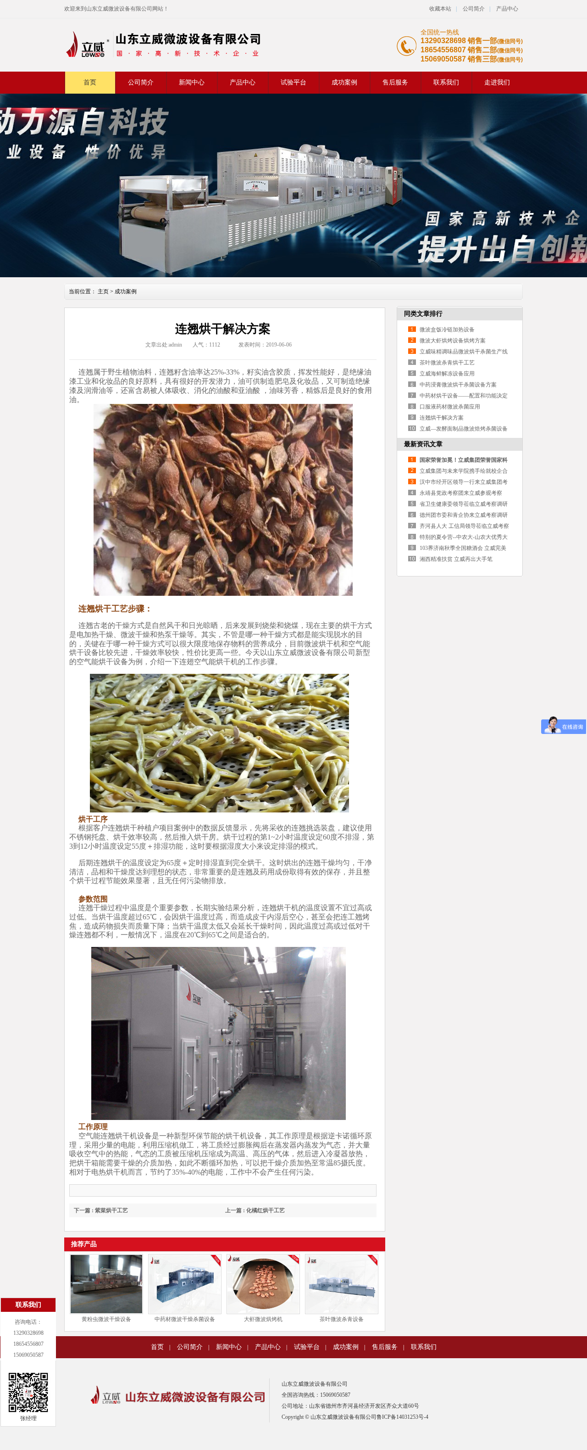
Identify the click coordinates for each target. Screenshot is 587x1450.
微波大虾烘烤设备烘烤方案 (453, 340)
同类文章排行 (423, 313)
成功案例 (126, 291)
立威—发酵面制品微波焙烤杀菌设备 (464, 428)
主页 (103, 291)
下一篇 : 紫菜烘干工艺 (101, 1210)
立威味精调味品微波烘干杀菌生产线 (464, 351)
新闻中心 (229, 1347)
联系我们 (424, 1347)
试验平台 (307, 1347)
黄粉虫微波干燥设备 (106, 1319)
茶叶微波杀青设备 (342, 1319)
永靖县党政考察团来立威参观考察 (461, 493)
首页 (89, 82)
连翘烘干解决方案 (442, 417)
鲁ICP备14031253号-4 (402, 1417)
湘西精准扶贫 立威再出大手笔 (456, 559)
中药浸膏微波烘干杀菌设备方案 (458, 384)
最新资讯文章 (423, 444)
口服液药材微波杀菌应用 (450, 406)
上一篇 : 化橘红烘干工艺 (255, 1210)
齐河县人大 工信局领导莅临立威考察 (464, 526)
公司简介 (473, 9)
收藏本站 (440, 9)
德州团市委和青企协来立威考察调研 (464, 515)
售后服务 (385, 1347)
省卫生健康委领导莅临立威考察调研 (464, 504)
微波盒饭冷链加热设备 (447, 329)
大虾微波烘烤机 (263, 1319)
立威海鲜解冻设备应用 (447, 373)
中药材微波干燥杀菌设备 (185, 1319)
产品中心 (507, 9)
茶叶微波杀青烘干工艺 (447, 362)
